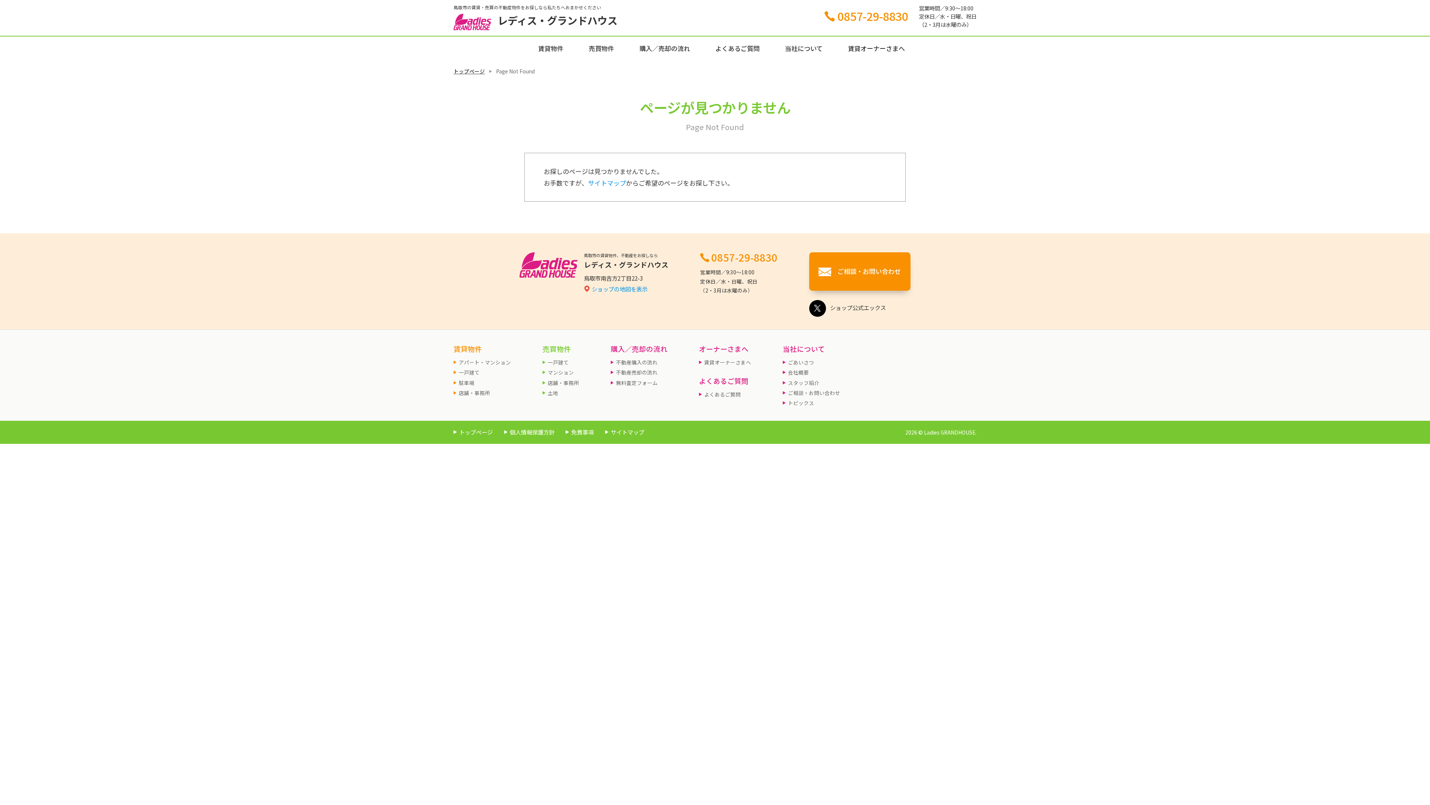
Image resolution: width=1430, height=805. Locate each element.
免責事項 (582, 432)
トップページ (469, 71)
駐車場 (466, 382)
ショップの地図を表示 (620, 289)
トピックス (801, 403)
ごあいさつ (801, 362)
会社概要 (798, 372)
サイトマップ (607, 182)
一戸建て (469, 372)
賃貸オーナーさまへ (876, 48)
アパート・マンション (485, 362)
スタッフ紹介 (803, 382)
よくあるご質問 (737, 48)
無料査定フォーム (637, 382)
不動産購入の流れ (637, 362)
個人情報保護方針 (532, 432)
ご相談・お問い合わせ (814, 393)
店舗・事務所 (474, 393)
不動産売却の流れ (637, 372)
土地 (553, 393)
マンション (561, 372)
